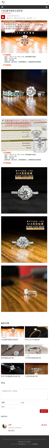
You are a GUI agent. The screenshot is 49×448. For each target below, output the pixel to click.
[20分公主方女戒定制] (36, 332)
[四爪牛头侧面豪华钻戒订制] (12, 368)
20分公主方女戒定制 (32, 339)
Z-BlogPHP (22, 444)
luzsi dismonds (20, 18)
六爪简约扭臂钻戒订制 (33, 358)
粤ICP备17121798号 (24, 442)
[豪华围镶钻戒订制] (12, 350)
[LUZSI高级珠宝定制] (3, 2)
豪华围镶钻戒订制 (7, 358)
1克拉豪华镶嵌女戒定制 (9, 339)
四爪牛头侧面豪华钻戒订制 (10, 376)
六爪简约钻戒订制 (31, 376)
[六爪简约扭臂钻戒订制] (36, 350)
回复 (45, 425)
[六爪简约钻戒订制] (36, 368)
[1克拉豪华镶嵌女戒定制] (12, 332)
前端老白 (35, 444)
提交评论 (44, 411)
